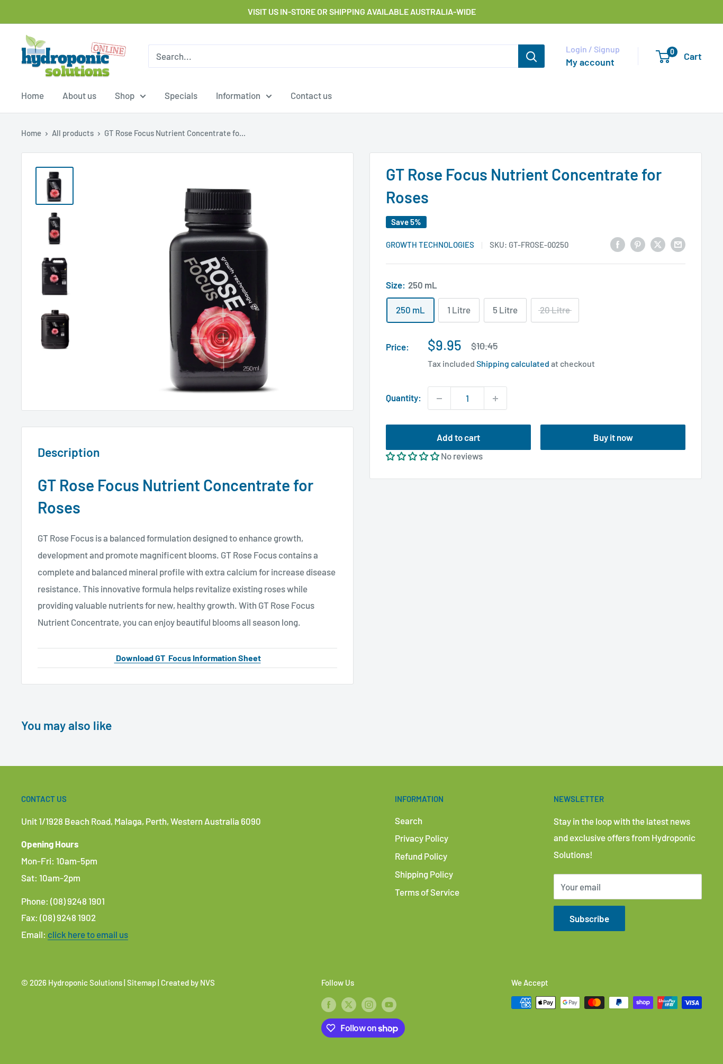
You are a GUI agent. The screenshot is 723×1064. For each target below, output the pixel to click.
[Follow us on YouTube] (389, 1004)
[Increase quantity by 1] (495, 398)
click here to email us (88, 934)
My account (590, 62)
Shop (124, 95)
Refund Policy (421, 856)
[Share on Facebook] (617, 243)
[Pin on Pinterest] (637, 243)
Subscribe (589, 918)
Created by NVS (188, 982)
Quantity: (403, 398)
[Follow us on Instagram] (369, 1004)
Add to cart (458, 437)
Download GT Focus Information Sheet (187, 658)
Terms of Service (427, 892)
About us (79, 95)
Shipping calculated (512, 364)
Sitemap (141, 982)
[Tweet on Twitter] (657, 243)
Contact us (311, 95)
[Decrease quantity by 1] (439, 398)
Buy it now (613, 437)
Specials (181, 95)
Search (408, 820)
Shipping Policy (424, 874)
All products (73, 133)
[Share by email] (678, 243)
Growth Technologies (430, 244)
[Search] (531, 56)
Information (238, 95)
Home (32, 95)
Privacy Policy (421, 838)
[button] (412, 456)
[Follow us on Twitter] (348, 1004)
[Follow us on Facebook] (328, 1004)
